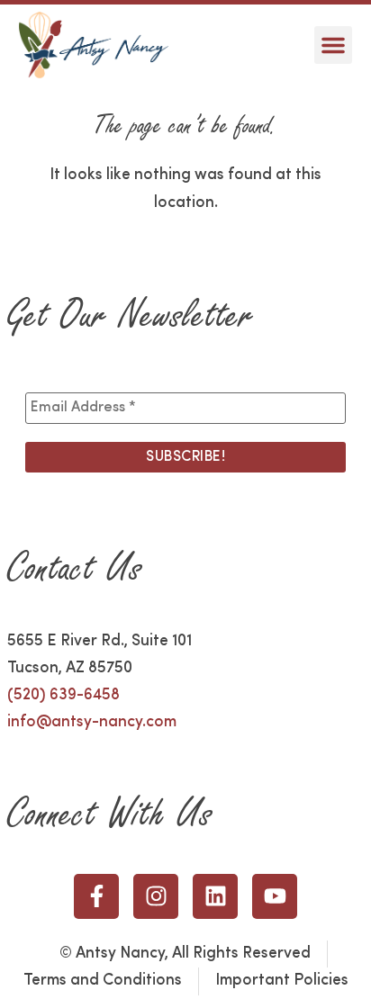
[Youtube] (274, 896)
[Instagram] (155, 896)
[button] (333, 45)
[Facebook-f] (96, 896)
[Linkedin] (215, 896)
